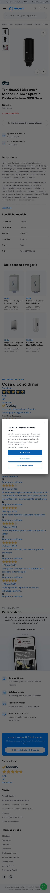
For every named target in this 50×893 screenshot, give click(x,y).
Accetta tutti (25, 452)
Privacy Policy (12, 447)
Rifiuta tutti (25, 459)
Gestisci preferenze (25, 465)
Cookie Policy (23, 447)
